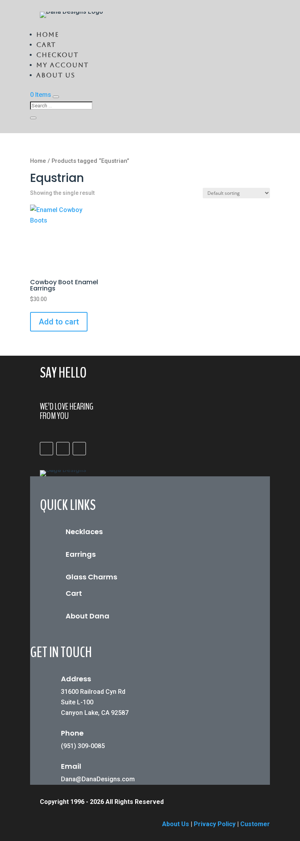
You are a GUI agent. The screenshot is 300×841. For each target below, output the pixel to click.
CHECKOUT (57, 55)
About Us (55, 75)
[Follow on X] (79, 448)
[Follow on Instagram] (63, 448)
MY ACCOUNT (62, 65)
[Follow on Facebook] (46, 448)
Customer (255, 824)
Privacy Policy (215, 824)
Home (47, 34)
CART (46, 44)
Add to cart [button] (59, 321)
